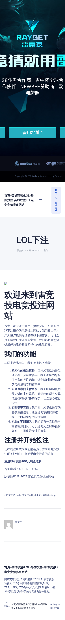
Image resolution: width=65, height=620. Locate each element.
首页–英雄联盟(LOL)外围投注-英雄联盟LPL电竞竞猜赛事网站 (19, 200)
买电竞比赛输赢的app (44, 495)
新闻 (46, 250)
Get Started (56, 200)
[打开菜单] (40, 200)
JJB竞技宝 (9, 495)
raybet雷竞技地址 (24, 495)
